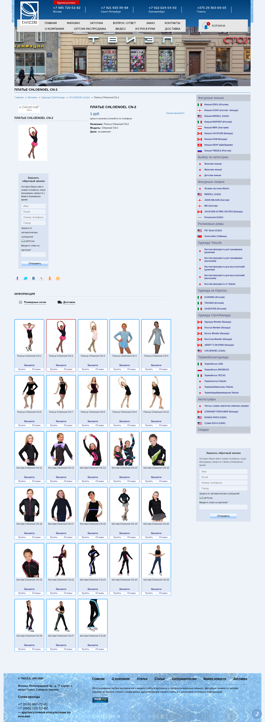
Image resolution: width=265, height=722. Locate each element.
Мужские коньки (213, 169)
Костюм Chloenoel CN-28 (93, 636)
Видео (121, 28)
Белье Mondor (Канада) (216, 333)
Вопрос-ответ (124, 23)
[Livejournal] (42, 278)
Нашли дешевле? (175, 113)
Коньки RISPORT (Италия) (218, 122)
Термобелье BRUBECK (216, 369)
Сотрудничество (184, 678)
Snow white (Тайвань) (215, 236)
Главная (51, 23)
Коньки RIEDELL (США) (216, 116)
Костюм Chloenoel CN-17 (61, 524)
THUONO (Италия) (214, 303)
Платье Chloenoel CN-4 (124, 356)
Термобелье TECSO (214, 375)
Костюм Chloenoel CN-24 (124, 580)
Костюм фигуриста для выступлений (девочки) (224, 268)
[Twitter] (25, 278)
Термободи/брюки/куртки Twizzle (221, 392)
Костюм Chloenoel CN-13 (93, 468)
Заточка (96, 23)
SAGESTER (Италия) (215, 308)
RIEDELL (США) (212, 194)
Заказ (150, 23)
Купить (22, 369)
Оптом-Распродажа (90, 28)
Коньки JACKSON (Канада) (218, 133)
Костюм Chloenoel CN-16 (29, 524)
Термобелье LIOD (213, 364)
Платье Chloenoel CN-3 (93, 356)
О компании (121, 678)
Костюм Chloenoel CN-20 (156, 524)
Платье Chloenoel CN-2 (61, 356)
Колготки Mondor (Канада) (218, 339)
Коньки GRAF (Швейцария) (218, 145)
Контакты (172, 23)
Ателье (142, 678)
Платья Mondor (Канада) (217, 327)
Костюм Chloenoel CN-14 (124, 468)
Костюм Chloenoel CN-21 (29, 580)
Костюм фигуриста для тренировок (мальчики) (223, 259)
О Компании (54, 28)
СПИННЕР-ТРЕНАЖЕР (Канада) (221, 411)
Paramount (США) (213, 217)
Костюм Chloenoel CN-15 (156, 468)
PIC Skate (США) (213, 230)
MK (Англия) (211, 206)
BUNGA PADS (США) (215, 417)
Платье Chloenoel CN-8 (93, 412)
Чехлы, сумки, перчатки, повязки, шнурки (226, 406)
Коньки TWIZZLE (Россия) (217, 150)
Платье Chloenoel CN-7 (61, 412)
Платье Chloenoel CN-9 (124, 412)
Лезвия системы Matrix (216, 188)
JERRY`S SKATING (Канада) (219, 345)
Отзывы (36, 369)
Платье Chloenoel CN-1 (29, 356)
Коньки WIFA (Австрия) (216, 127)
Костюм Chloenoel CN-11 (29, 468)
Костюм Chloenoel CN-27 (61, 636)
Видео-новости (215, 678)
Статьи (159, 678)
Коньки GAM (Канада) (215, 139)
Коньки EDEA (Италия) (216, 104)
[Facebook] (17, 278)
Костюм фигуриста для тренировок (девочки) (223, 251)
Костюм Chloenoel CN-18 (93, 524)
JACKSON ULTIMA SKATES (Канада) (223, 211)
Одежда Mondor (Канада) (217, 322)
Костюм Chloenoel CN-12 (61, 468)
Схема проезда (29, 696)
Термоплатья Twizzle (215, 381)
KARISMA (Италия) (214, 297)
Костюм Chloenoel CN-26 (29, 636)
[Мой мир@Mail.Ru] (58, 278)
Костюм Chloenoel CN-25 (156, 580)
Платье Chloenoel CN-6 (29, 412)
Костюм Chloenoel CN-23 (93, 580)
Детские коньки (212, 175)
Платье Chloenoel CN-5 (156, 356)
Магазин (73, 23)
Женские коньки (213, 164)
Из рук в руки (145, 28)
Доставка (172, 28)
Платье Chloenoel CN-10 (156, 412)
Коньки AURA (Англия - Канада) (221, 110)
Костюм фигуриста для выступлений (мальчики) (224, 277)
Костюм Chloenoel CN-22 (61, 580)
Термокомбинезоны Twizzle (218, 387)
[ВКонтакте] (33, 278)
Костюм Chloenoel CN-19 (124, 524)
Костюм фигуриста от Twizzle (219, 284)
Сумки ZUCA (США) (214, 423)
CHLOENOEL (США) (214, 350)
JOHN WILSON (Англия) (216, 200)
